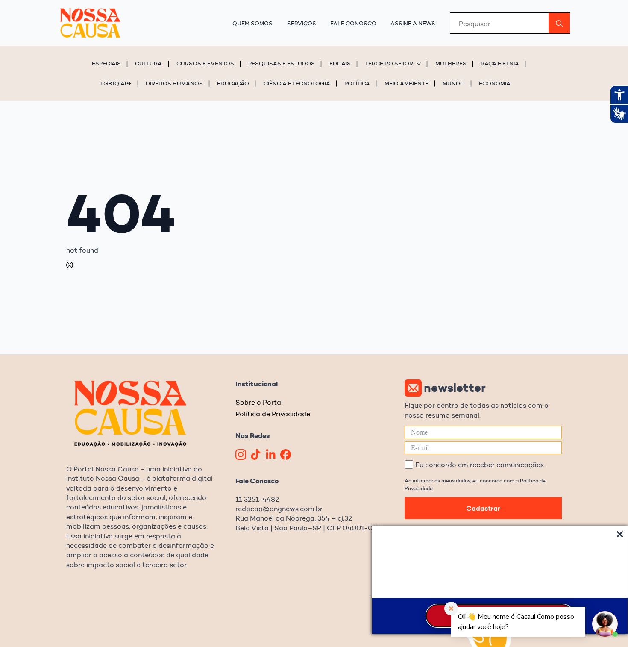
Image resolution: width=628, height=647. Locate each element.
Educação (233, 83)
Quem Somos (252, 23)
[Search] (559, 23)
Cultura (148, 63)
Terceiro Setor (389, 63)
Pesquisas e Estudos (281, 63)
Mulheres (451, 63)
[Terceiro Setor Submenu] (420, 63)
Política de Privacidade (272, 414)
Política (357, 83)
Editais (340, 63)
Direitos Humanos (174, 83)
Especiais (106, 63)
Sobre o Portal (259, 402)
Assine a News (412, 23)
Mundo (454, 83)
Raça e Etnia (500, 63)
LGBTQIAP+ (116, 83)
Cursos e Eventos (205, 63)
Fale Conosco (353, 23)
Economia (495, 83)
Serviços (301, 23)
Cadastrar (483, 508)
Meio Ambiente (406, 83)
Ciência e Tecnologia (297, 83)
